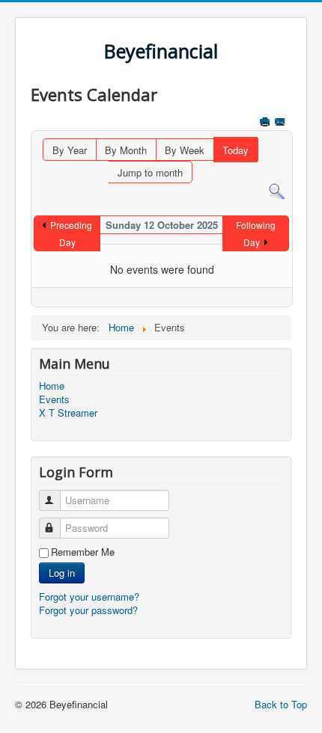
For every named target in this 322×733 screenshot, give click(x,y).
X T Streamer (68, 413)
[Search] (277, 190)
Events (54, 399)
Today (235, 150)
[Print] (266, 123)
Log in (62, 572)
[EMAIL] (281, 123)
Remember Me (83, 552)
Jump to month (150, 172)
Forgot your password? (88, 610)
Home (51, 386)
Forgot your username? (89, 596)
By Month (126, 150)
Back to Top (281, 704)
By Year (69, 150)
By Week (184, 150)
